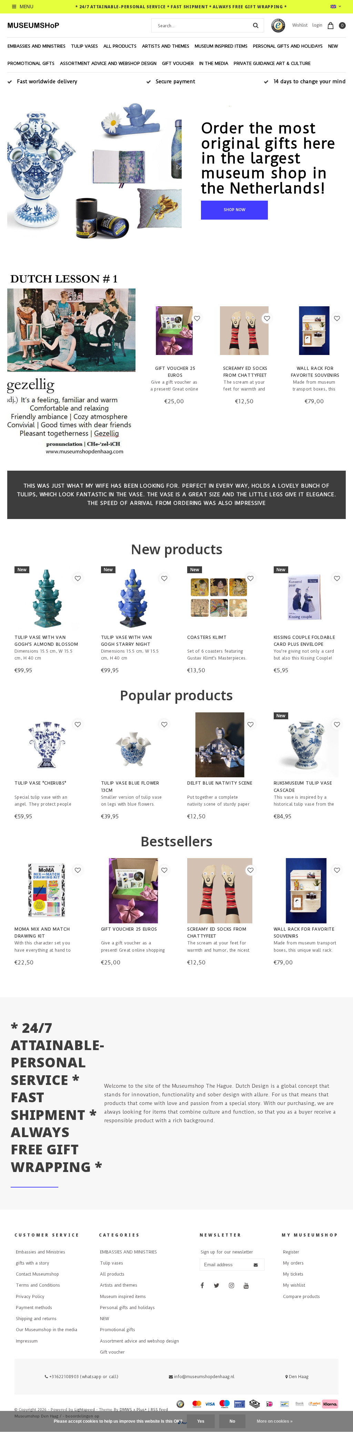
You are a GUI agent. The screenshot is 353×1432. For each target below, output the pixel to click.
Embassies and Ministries (40, 1252)
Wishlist (299, 25)
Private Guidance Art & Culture (272, 63)
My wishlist (294, 1285)
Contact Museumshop (37, 1274)
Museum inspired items (221, 46)
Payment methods (34, 1307)
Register (291, 1252)
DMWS (126, 1409)
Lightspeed (84, 1409)
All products (120, 46)
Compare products (301, 1296)
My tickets (293, 1274)
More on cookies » (275, 1421)
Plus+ (142, 1409)
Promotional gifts (31, 63)
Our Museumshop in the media (46, 1329)
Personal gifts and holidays (288, 46)
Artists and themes (165, 46)
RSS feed (159, 1409)
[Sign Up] (255, 1265)
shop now (234, 210)
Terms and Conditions (38, 1285)
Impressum (27, 1341)
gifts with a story (32, 1263)
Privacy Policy (30, 1296)
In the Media (213, 63)
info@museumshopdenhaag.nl (204, 1376)
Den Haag (298, 1376)
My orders (293, 1263)
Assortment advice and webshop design (108, 63)
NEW (333, 46)
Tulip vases (84, 46)
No (232, 1421)
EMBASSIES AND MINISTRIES (36, 46)
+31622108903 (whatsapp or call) (83, 1376)
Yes (200, 1421)
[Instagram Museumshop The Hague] (231, 1286)
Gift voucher (178, 63)
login (317, 25)
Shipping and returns (36, 1318)
